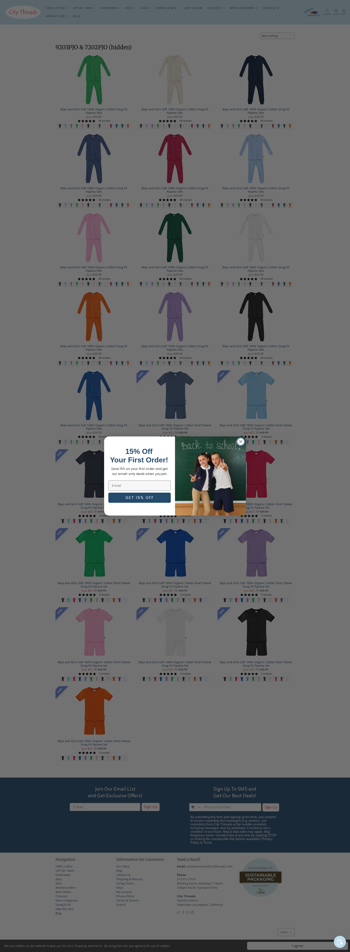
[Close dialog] (240, 441)
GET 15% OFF (139, 497)
